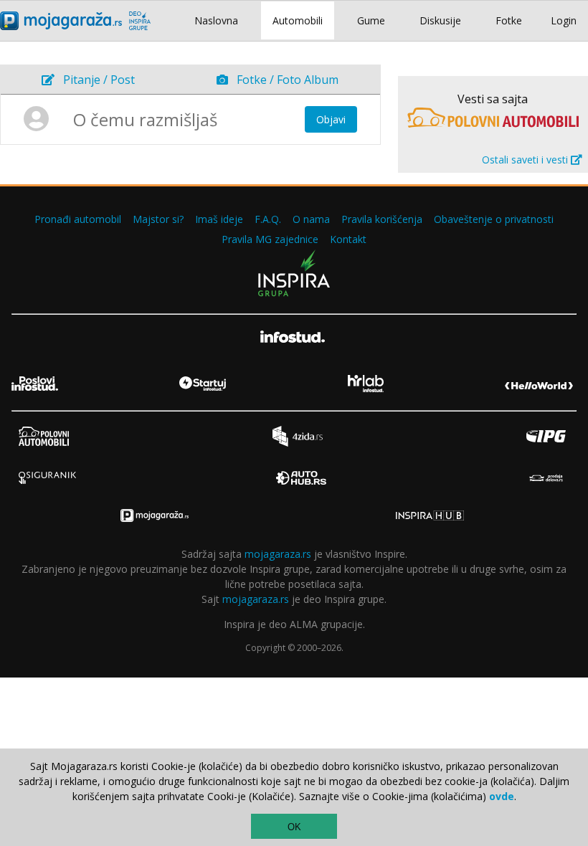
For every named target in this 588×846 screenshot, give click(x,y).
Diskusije (440, 20)
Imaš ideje (219, 219)
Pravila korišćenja (381, 219)
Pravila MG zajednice (270, 239)
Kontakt (348, 239)
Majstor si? (158, 219)
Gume (371, 20)
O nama (311, 219)
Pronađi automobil (77, 219)
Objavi (331, 119)
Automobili (297, 20)
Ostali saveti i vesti (526, 159)
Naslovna (216, 20)
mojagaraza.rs (278, 554)
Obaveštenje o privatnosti (494, 219)
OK (294, 827)
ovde (501, 796)
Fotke (508, 20)
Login (564, 20)
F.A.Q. (268, 219)
